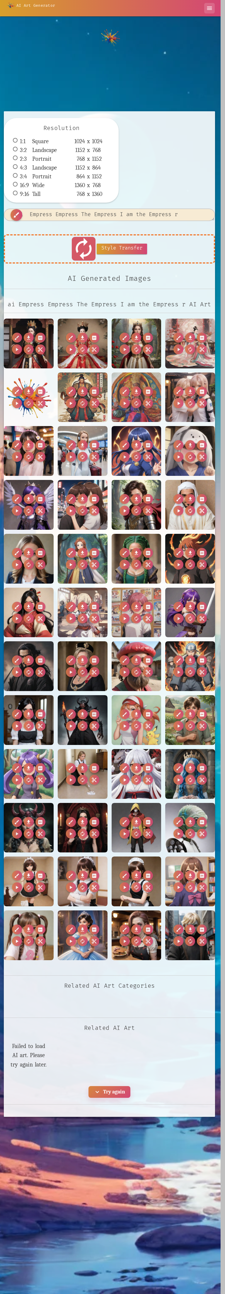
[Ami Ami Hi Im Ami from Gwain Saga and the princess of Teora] (83, 559)
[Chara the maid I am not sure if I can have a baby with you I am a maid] (83, 881)
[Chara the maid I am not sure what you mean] (136, 881)
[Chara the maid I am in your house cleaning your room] (29, 881)
